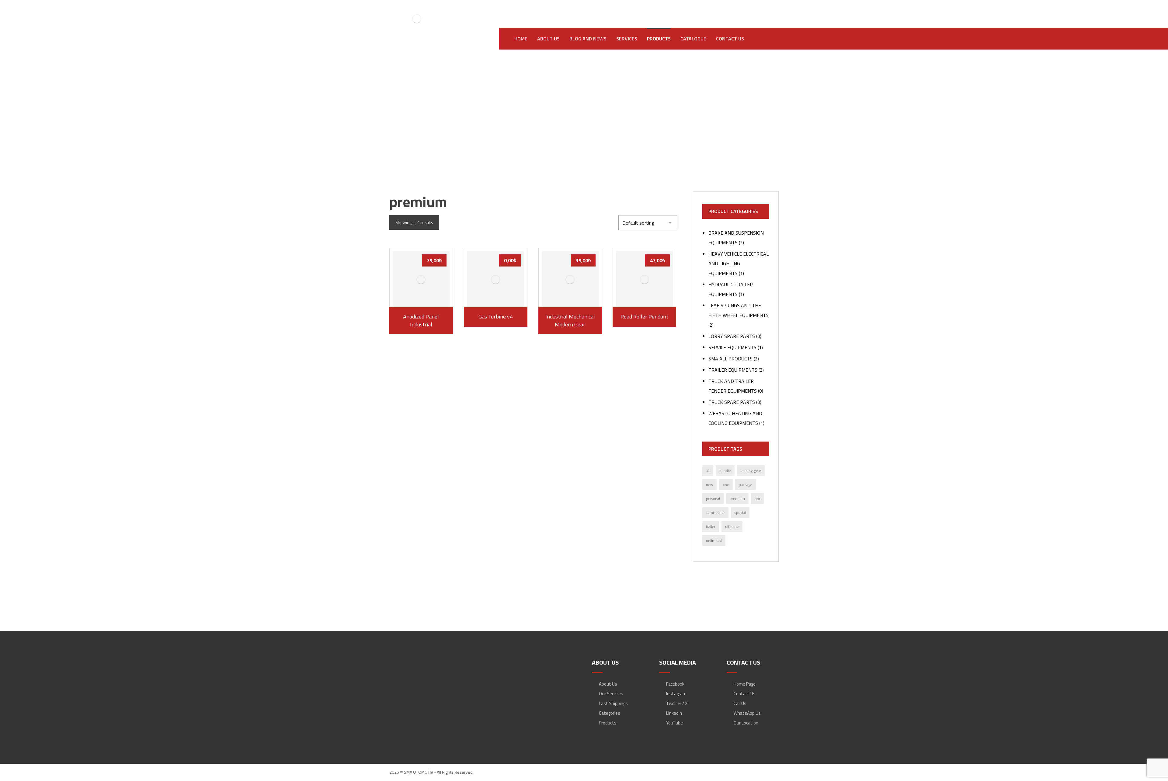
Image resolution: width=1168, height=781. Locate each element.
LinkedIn (674, 713)
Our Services (611, 693)
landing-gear (751, 470)
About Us (608, 683)
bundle (725, 470)
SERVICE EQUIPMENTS (732, 347)
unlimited (714, 540)
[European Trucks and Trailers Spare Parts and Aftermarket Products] (416, 18)
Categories (609, 713)
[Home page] (552, 126)
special (740, 512)
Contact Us (745, 693)
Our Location (746, 722)
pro (757, 498)
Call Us (740, 703)
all (708, 470)
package (745, 484)
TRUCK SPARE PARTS (731, 402)
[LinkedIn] (744, 9)
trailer (710, 526)
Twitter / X (676, 703)
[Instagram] (731, 9)
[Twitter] (756, 9)
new (709, 484)
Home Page (745, 683)
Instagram (676, 693)
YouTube (674, 722)
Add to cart (424, 297)
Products (608, 722)
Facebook (675, 683)
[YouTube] (768, 9)
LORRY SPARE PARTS (731, 336)
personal (713, 498)
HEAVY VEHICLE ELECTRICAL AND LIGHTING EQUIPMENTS (738, 263)
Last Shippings (613, 703)
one (726, 484)
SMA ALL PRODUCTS (730, 358)
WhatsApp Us (747, 713)
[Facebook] (719, 9)
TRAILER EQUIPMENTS (732, 369)
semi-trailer (715, 512)
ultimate (732, 526)
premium (737, 498)
